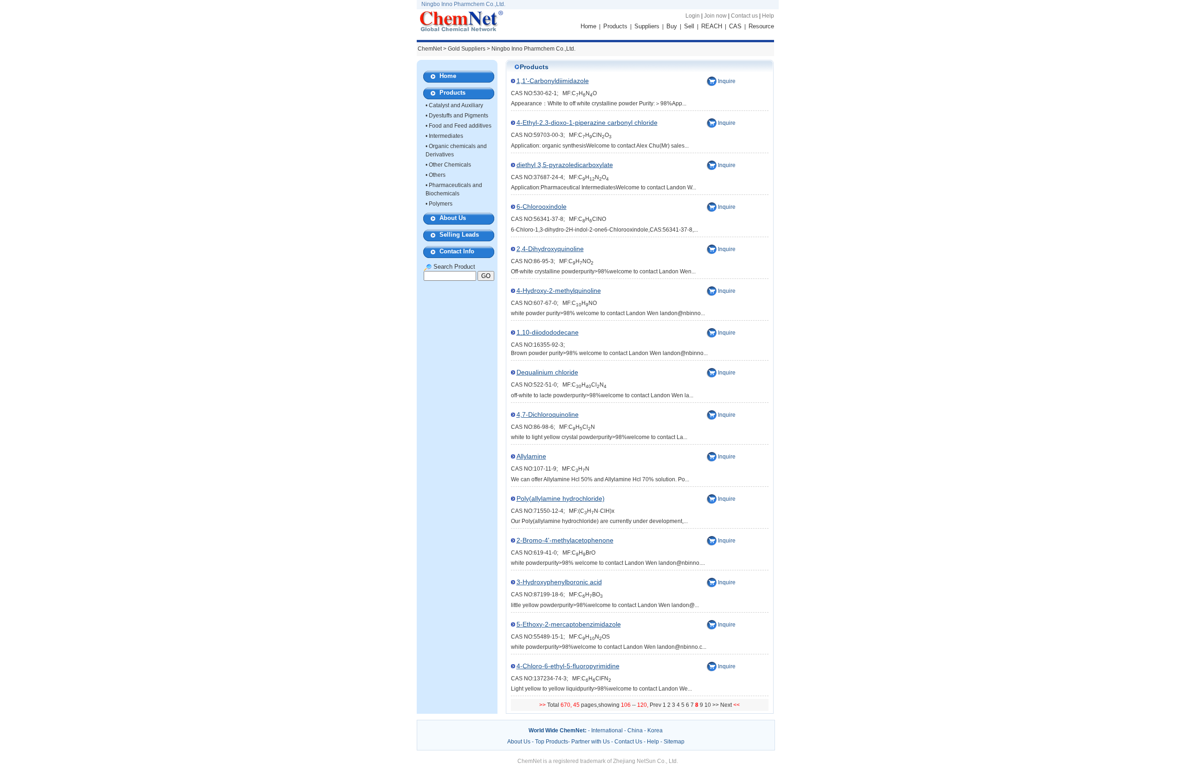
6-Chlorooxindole (542, 206)
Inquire (727, 81)
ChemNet (430, 48)
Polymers (440, 203)
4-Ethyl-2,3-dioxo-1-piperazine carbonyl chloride (587, 122)
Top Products (551, 741)
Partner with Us (591, 741)
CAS (735, 26)
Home (588, 26)
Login (692, 16)
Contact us (744, 16)
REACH (711, 26)
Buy (671, 26)
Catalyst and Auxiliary (456, 105)
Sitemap (674, 741)
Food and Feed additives (460, 126)
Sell (689, 26)
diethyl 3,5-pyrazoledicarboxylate (565, 164)
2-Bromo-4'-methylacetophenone (565, 540)
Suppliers (646, 26)
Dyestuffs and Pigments (458, 115)
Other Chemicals (450, 165)
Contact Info (456, 251)
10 (707, 705)
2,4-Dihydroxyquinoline (550, 248)
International (607, 730)
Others (437, 175)
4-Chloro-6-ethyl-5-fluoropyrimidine (568, 666)
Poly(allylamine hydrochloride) (561, 498)
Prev (656, 705)
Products (615, 26)
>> (716, 705)
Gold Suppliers (466, 48)
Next (726, 705)
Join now (715, 16)
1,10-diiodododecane (548, 332)
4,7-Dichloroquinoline (548, 414)
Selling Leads (459, 234)
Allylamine (531, 456)
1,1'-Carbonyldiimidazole (553, 80)
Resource (761, 26)
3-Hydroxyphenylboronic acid (559, 582)
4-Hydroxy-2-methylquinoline (559, 290)
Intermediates (446, 136)
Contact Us (628, 741)
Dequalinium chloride (547, 372)
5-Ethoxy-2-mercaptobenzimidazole (569, 624)
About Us (452, 217)
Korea (655, 730)
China (635, 730)
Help (768, 16)
